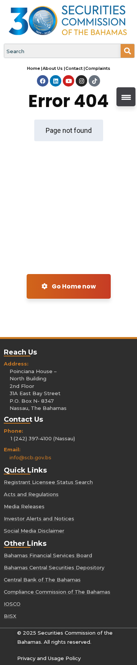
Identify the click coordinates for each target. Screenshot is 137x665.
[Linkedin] (55, 81)
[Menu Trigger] (125, 96)
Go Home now (73, 286)
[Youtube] (68, 81)
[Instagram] (81, 81)
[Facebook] (42, 81)
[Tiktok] (94, 81)
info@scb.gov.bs (30, 457)
